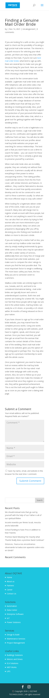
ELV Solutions (12, 663)
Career (9, 589)
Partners (10, 585)
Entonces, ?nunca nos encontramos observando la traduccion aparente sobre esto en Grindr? (24, 547)
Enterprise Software (15, 614)
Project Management (16, 643)
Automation (12, 606)
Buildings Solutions (15, 655)
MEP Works (12, 667)
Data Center (12, 610)
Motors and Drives (15, 659)
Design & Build (13, 634)
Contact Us (11, 593)
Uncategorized (28, 29)
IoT (8, 618)
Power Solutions (14, 622)
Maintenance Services (16, 638)
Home (9, 577)
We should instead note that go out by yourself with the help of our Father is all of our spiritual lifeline (23, 515)
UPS (8, 671)
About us (10, 581)
